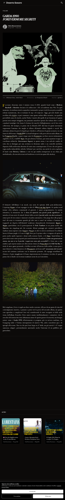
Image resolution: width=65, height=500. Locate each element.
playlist (14, 115)
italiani (5, 11)
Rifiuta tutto (48, 496)
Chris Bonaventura (14, 26)
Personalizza (17, 496)
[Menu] (4, 2)
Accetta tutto (32, 491)
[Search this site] (62, 3)
